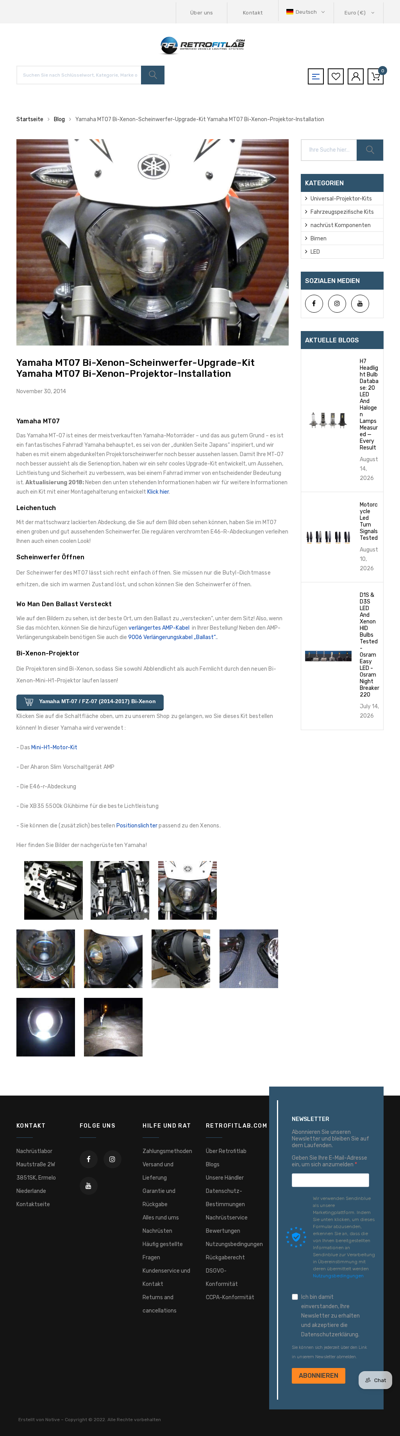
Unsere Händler (225, 1178)
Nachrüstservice (227, 1217)
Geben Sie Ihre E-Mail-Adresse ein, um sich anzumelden (329, 1161)
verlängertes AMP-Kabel (159, 628)
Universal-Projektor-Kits (341, 198)
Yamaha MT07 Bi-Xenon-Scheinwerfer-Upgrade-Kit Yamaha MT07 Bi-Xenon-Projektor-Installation (135, 368)
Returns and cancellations (160, 1304)
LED (315, 252)
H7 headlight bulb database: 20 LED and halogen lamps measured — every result (369, 404)
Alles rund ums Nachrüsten (161, 1224)
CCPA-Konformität (230, 1297)
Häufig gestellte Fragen (163, 1251)
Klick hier (158, 492)
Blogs (213, 1164)
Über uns (201, 13)
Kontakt (252, 13)
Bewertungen (223, 1231)
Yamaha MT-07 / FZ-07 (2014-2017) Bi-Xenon (97, 701)
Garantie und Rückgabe (159, 1198)
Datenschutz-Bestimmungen (225, 1198)
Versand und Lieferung (158, 1171)
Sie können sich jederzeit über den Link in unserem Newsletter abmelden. (329, 1352)
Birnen (319, 238)
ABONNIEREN (318, 1375)
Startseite (29, 119)
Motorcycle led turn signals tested (369, 521)
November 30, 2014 (41, 391)
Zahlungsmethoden (167, 1151)
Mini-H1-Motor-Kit (54, 747)
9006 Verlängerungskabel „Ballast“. (172, 637)
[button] (306, 12)
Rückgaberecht (225, 1257)
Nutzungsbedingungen (234, 1244)
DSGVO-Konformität (222, 1277)
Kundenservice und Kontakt (166, 1277)
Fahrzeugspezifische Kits (342, 212)
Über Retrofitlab (226, 1151)
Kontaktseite (33, 1204)
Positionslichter (136, 825)
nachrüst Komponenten (341, 225)
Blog (59, 119)
